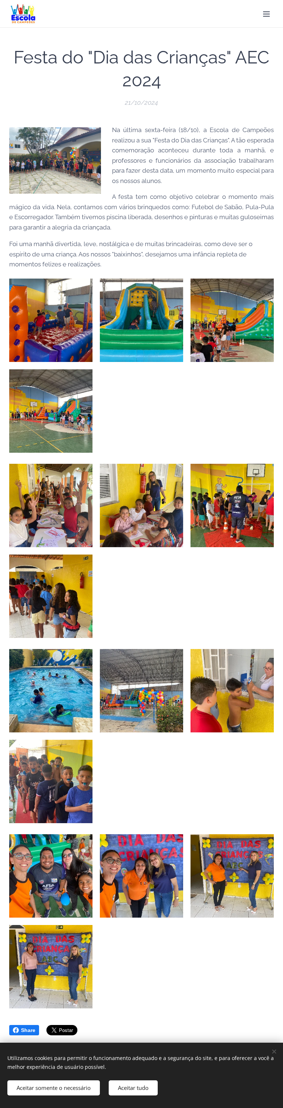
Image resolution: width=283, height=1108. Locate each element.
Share (28, 1030)
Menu (266, 13)
